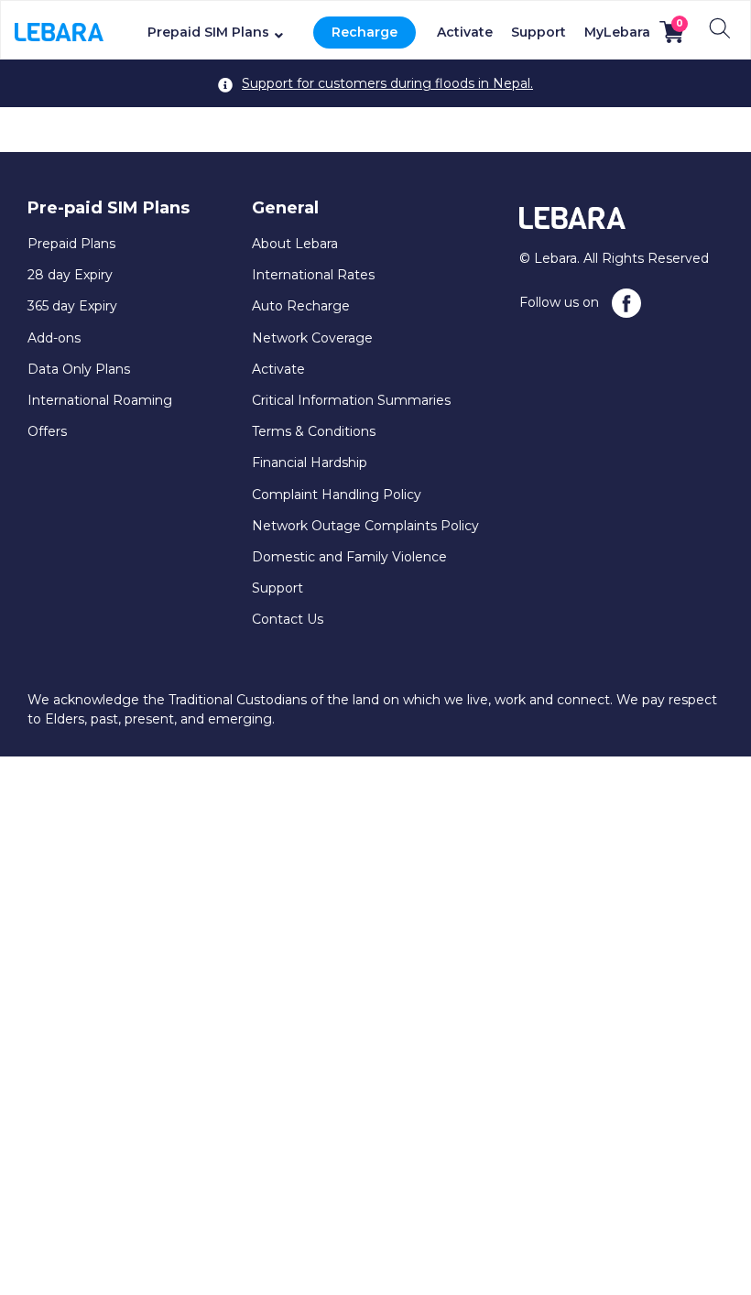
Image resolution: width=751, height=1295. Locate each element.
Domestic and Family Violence (349, 557)
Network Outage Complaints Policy (365, 525)
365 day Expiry (72, 306)
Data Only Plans (78, 369)
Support (538, 32)
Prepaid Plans (71, 243)
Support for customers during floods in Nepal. (387, 83)
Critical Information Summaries (351, 400)
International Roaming (99, 400)
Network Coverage (312, 338)
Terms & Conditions (314, 431)
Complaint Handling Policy (336, 494)
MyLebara (617, 32)
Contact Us (287, 619)
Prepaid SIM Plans (208, 32)
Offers (47, 431)
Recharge (364, 32)
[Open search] (719, 28)
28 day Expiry (70, 275)
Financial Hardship (309, 462)
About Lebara (295, 243)
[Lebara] (59, 30)
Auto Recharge (301, 306)
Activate (465, 32)
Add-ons (54, 338)
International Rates (313, 275)
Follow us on (561, 302)
